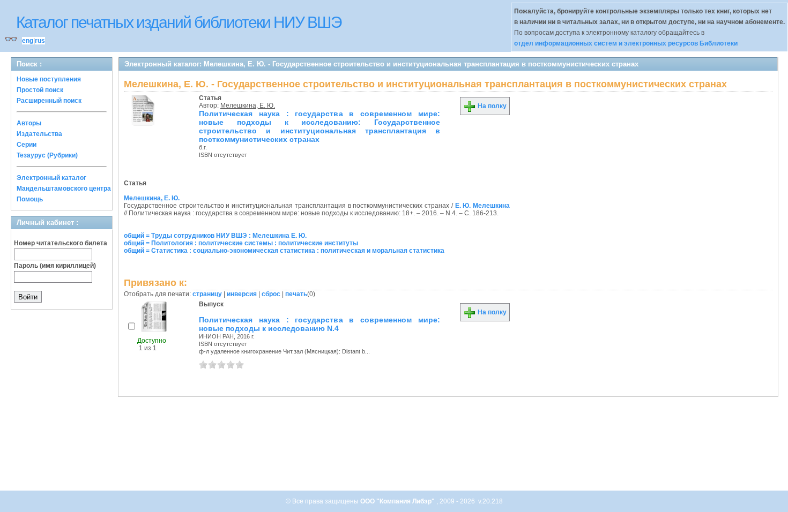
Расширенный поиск (49, 100)
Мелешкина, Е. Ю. (247, 105)
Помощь (30, 199)
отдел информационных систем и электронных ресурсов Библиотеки (626, 43)
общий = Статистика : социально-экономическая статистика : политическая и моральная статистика (284, 250)
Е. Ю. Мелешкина (482, 205)
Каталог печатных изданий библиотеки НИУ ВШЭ (178, 22)
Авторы (29, 123)
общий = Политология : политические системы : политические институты (241, 243)
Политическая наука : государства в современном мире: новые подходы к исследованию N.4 (319, 324)
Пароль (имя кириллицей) (55, 265)
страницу (207, 294)
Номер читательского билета (60, 243)
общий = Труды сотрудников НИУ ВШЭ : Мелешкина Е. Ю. (215, 235)
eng (27, 40)
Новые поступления (49, 79)
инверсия (242, 294)
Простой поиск (40, 90)
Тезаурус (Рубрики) (47, 155)
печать (296, 294)
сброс (271, 294)
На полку (491, 106)
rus (40, 40)
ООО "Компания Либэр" (398, 501)
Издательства (39, 134)
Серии (26, 144)
